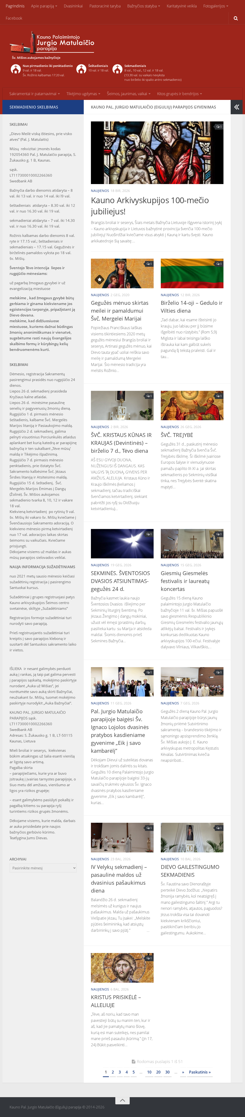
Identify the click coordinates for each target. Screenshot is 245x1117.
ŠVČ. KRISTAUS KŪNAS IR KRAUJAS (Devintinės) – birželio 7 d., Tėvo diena (121, 442)
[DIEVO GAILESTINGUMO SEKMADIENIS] (192, 837)
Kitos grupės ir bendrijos (178, 93)
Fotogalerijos (214, 6)
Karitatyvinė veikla (182, 6)
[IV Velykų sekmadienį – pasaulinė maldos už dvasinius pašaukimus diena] (122, 837)
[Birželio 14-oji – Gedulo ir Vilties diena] (192, 273)
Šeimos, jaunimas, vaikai (127, 93)
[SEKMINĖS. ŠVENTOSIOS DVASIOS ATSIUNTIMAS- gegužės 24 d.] (122, 543)
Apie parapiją (42, 6)
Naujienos (100, 190)
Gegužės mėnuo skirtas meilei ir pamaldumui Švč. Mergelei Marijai (120, 310)
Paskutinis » (200, 1072)
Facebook (14, 18)
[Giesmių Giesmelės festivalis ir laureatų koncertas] (192, 543)
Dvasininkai (73, 6)
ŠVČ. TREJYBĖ (177, 434)
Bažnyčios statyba (142, 6)
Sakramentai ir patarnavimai (32, 93)
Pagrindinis (15, 6)
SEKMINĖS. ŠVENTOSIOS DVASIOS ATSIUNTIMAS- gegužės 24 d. (120, 580)
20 (158, 1072)
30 (167, 1072)
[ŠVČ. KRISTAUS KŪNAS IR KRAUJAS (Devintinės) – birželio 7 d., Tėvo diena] (122, 405)
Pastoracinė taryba (105, 6)
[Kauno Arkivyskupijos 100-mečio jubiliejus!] (157, 152)
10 (149, 1072)
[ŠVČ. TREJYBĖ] (192, 405)
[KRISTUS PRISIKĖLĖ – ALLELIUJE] (122, 967)
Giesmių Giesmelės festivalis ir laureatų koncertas (185, 580)
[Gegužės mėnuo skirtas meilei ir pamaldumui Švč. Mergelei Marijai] (122, 273)
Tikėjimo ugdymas (82, 93)
